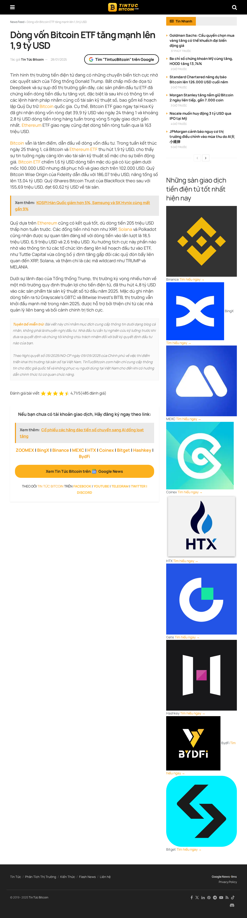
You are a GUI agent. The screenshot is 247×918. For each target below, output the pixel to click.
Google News (221, 877)
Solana (125, 229)
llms (234, 877)
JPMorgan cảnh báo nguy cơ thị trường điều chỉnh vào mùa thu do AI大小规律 (202, 136)
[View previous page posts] (197, 158)
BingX (43, 450)
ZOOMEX (25, 450)
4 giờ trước (179, 124)
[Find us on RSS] (227, 897)
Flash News (87, 877)
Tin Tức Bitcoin (32, 59)
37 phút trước (181, 51)
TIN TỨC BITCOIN (50, 486)
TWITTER (138, 486)
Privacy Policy (228, 882)
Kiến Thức (67, 877)
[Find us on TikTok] (232, 897)
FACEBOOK (82, 486)
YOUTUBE (101, 486)
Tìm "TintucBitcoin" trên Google (124, 59)
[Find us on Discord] (232, 905)
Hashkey (142, 450)
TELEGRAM (120, 486)
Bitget (123, 450)
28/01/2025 (59, 59)
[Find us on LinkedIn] (203, 897)
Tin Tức (15, 877)
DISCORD (84, 492)
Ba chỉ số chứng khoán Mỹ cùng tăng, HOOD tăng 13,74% (201, 61)
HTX (91, 450)
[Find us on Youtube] (221, 897)
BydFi (84, 456)
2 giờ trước (179, 69)
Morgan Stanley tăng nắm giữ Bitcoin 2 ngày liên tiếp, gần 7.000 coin (201, 97)
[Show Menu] (12, 7)
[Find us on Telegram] (215, 897)
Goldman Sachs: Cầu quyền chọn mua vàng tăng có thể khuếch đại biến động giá (202, 40)
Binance (60, 450)
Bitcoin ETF (29, 162)
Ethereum (31, 125)
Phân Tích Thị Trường (40, 877)
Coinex (106, 450)
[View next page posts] (205, 158)
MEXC (78, 450)
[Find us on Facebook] (192, 897)
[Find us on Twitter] (197, 897)
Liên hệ (105, 877)
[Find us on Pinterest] (209, 897)
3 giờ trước (179, 105)
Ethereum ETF (83, 149)
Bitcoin (47, 106)
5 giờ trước (179, 147)
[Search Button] (234, 7)
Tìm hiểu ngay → (192, 279)
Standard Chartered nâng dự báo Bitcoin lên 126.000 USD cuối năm (199, 79)
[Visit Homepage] (123, 7)
